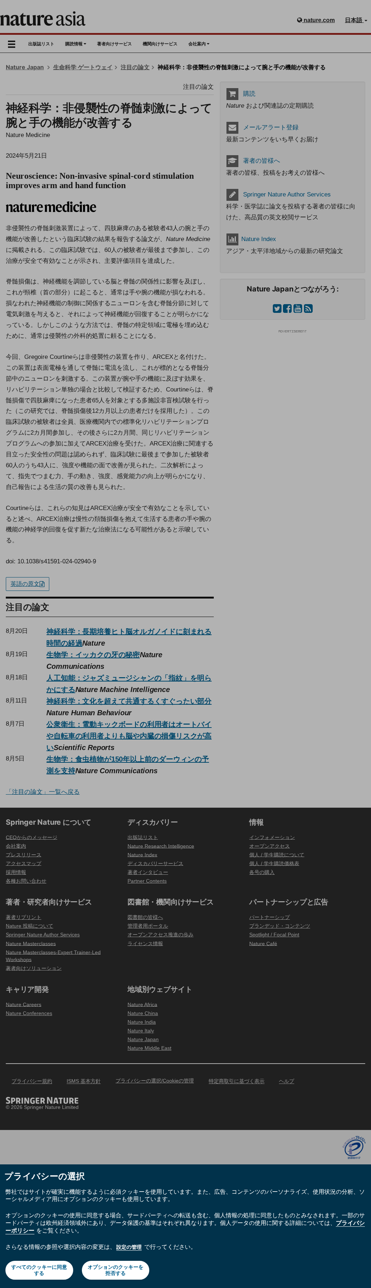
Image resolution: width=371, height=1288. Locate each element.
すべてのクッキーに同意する (39, 1270)
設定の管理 (129, 1247)
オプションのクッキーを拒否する (115, 1270)
